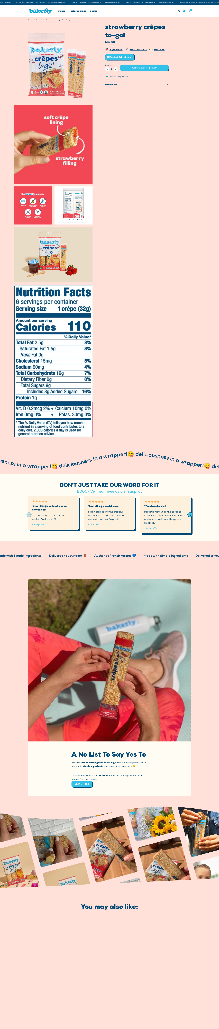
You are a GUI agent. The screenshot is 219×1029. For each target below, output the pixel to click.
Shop (38, 20)
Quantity (109, 65)
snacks (61, 11)
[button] (190, 514)
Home (30, 20)
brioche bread (78, 11)
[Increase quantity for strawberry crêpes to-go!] (116, 69)
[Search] (179, 11)
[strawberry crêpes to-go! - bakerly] (89, 190)
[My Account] (184, 11)
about (93, 11)
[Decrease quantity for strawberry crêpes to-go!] (107, 69)
